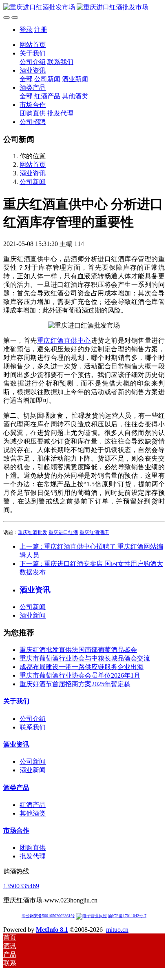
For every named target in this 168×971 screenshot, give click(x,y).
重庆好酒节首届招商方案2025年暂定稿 (75, 684)
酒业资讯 (33, 173)
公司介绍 (33, 718)
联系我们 (33, 727)
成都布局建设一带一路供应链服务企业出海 (82, 666)
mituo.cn (117, 929)
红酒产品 (33, 804)
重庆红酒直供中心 (64, 340)
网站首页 (33, 44)
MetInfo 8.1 (52, 929)
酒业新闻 (33, 615)
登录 (26, 29)
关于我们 (16, 701)
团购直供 (33, 847)
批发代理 (33, 856)
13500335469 (21, 885)
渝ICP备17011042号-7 (127, 915)
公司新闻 (33, 181)
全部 (26, 78)
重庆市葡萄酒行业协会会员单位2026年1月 (80, 675)
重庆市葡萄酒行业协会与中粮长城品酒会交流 (85, 658)
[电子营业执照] (91, 915)
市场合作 (16, 830)
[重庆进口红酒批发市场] (84, 7)
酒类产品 (16, 787)
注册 (40, 29)
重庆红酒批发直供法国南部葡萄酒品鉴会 (78, 649)
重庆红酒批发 (32, 532)
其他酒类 (33, 813)
